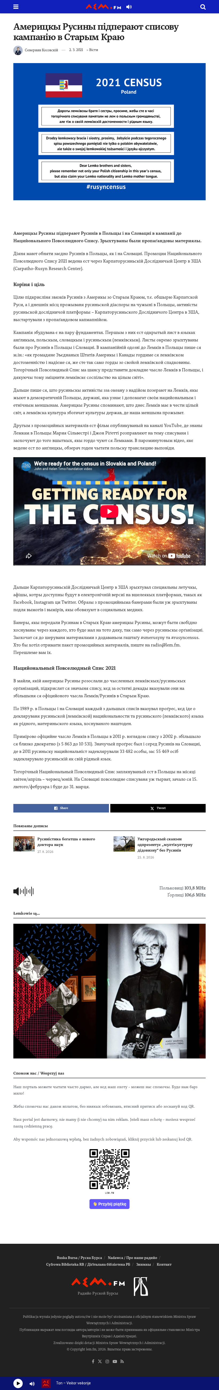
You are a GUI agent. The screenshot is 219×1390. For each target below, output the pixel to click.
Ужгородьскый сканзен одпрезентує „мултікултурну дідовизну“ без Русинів (165, 844)
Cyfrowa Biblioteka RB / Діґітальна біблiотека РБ (88, 1264)
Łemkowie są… (26, 913)
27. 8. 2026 (45, 852)
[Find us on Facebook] (93, 1361)
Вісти (93, 50)
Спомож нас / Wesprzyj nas (38, 1073)
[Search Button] (203, 6)
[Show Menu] (15, 6)
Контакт (164, 1264)
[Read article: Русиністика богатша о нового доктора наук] (24, 844)
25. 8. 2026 (146, 857)
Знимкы (143, 1264)
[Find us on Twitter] (100, 1361)
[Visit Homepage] (103, 6)
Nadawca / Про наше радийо (132, 1258)
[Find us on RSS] (122, 1361)
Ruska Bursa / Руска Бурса (79, 1258)
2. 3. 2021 (76, 50)
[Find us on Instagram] (107, 1361)
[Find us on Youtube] (115, 1361)
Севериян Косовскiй (41, 50)
